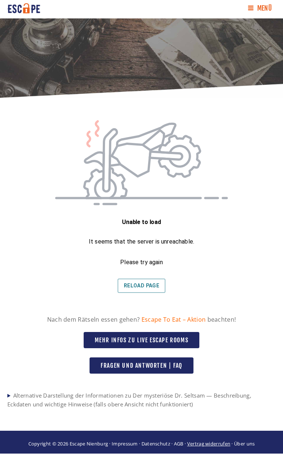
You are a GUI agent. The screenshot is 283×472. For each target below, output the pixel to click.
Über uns (244, 443)
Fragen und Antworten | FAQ (141, 365)
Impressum (125, 443)
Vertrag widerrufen (208, 443)
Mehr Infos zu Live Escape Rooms (142, 340)
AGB (179, 443)
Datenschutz (156, 443)
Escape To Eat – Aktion (174, 319)
